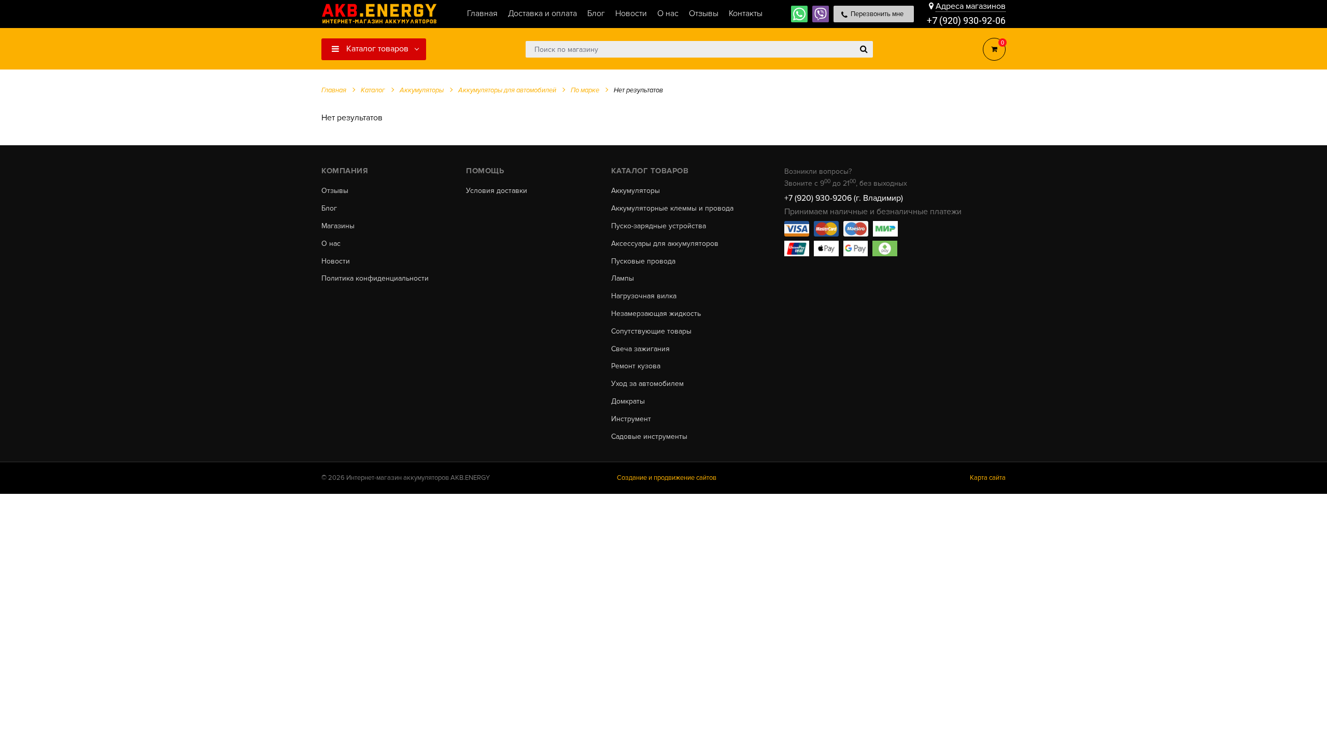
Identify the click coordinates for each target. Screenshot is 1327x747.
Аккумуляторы (635, 191)
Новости (335, 261)
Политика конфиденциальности (375, 278)
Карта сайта (988, 478)
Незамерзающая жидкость (656, 314)
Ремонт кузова (635, 366)
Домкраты (628, 401)
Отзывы (334, 191)
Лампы (622, 278)
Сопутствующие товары (651, 331)
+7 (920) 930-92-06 (966, 20)
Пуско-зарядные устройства (658, 226)
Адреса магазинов (971, 6)
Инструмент (631, 419)
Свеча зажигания (640, 349)
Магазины (338, 226)
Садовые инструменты (649, 437)
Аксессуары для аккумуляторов (664, 244)
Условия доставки (496, 191)
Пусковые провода (643, 261)
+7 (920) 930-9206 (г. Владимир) (843, 198)
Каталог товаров (376, 49)
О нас (331, 244)
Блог (329, 208)
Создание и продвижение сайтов (666, 478)
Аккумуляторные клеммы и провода (672, 208)
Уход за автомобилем (647, 384)
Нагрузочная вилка (643, 296)
